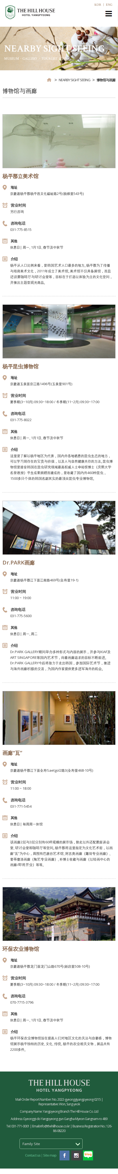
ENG (109, 5)
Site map (49, 1155)
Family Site (31, 1143)
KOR (97, 5)
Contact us (32, 1155)
